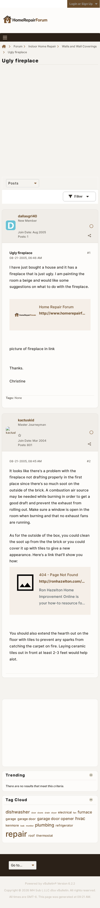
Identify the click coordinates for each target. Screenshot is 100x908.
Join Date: (25, 232)
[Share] (89, 235)
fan (74, 812)
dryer (54, 812)
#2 (89, 461)
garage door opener (55, 818)
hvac (80, 818)
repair (16, 834)
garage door (26, 819)
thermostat (44, 835)
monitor (29, 825)
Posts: (22, 236)
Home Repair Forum (56, 307)
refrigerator (64, 825)
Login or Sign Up (81, 4)
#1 (89, 253)
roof (31, 835)
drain (47, 812)
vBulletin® (50, 883)
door (33, 812)
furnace (85, 812)
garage (11, 819)
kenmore (12, 825)
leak (22, 825)
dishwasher (18, 811)
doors (40, 812)
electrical (65, 812)
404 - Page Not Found (58, 574)
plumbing (44, 824)
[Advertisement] (50, 118)
